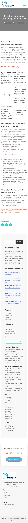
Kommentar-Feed (9, 429)
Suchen (7, 239)
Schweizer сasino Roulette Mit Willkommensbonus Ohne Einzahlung (11, 67)
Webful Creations (20, 518)
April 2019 (8, 319)
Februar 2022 (8, 315)
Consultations (8, 329)
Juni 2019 (7, 317)
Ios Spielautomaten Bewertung (9, 155)
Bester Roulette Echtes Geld (12, 260)
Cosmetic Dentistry (10, 331)
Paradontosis (8, 335)
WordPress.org (9, 430)
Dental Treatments (10, 333)
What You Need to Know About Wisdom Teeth (12, 280)
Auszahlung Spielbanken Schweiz (14, 258)
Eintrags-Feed (9, 427)
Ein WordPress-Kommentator (12, 272)
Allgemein (8, 328)
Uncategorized (9, 337)
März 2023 (8, 314)
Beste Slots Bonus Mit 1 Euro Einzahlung (12, 212)
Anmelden (8, 425)
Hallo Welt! (8, 274)
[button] (4, 492)
